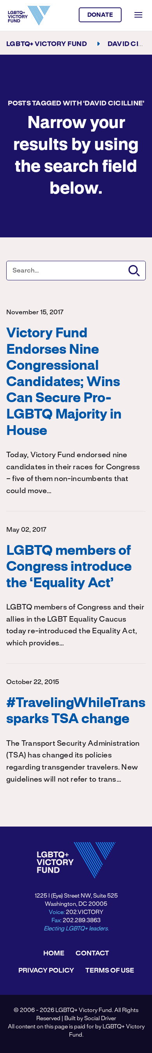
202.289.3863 (82, 920)
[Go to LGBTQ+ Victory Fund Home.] (29, 15)
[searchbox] (76, 270)
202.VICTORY (84, 912)
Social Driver (100, 1018)
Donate (100, 15)
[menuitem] (53, 953)
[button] (134, 270)
